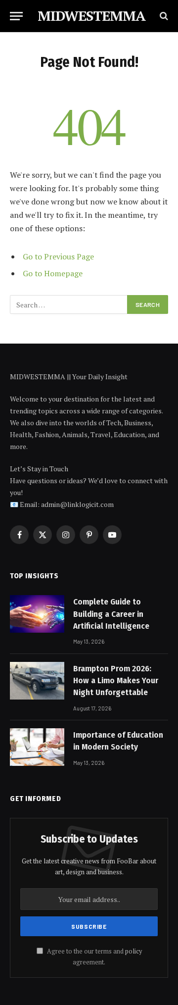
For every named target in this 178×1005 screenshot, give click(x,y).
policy (133, 951)
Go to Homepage (53, 273)
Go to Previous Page (58, 256)
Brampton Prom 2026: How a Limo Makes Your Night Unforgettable (115, 680)
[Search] (163, 16)
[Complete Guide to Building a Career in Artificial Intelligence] (37, 614)
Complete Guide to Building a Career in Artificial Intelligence (111, 614)
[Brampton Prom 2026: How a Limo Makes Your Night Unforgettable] (37, 681)
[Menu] (16, 16)
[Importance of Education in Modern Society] (37, 747)
